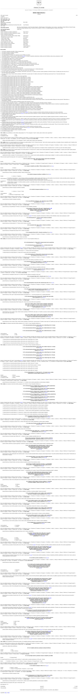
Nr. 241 (30, 607)
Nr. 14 (50, 276)
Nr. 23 (40, 347)
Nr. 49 (40, 550)
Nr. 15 (21, 247)
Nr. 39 (45, 457)
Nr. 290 (23, 56)
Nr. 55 (49, 611)
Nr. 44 (28, 127)
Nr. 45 (50, 508)
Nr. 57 (47, 665)
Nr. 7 (40, 225)
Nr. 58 (49, 676)
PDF (8, 692)
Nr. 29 (46, 386)
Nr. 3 (47, 189)
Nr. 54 (44, 602)
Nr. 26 (40, 355)
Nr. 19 (49, 316)
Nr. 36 (40, 424)
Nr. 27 (40, 358)
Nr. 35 (49, 416)
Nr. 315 (22, 119)
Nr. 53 (46, 590)
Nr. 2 (50, 174)
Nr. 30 (46, 389)
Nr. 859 (26, 112)
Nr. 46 (49, 516)
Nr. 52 (45, 581)
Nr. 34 (46, 400)
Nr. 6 (40, 218)
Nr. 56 (47, 634)
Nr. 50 (47, 557)
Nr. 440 (23, 124)
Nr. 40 (42, 465)
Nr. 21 (40, 328)
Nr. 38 (40, 449)
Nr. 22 (40, 331)
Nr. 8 (51, 232)
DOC (6, 692)
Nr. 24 (42, 350)
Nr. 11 (46, 255)
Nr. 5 (40, 211)
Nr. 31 (46, 392)
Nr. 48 (43, 535)
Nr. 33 (46, 397)
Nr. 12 (46, 262)
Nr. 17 (44, 297)
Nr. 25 (40, 353)
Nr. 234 (22, 113)
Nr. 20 (40, 326)
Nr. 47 (43, 523)
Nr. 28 (49, 373)
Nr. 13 (43, 269)
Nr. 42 (49, 482)
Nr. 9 (40, 243)
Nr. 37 (45, 431)
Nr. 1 (51, 438)
